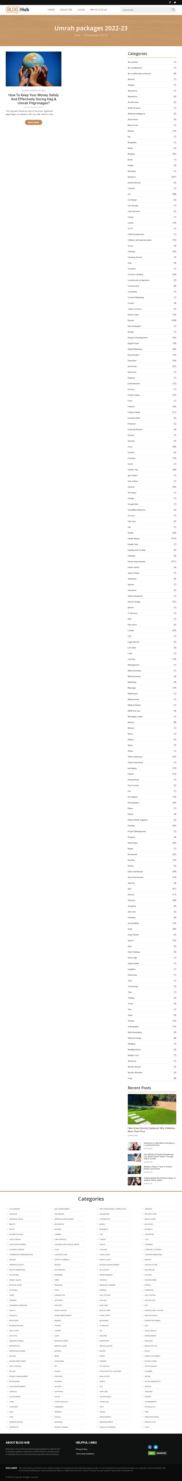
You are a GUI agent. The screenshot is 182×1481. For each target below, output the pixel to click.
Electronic (132, 372)
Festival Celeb (134, 418)
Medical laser (133, 699)
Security (131, 883)
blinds (130, 148)
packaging (132, 768)
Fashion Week (134, 412)
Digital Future (133, 343)
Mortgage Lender (135, 716)
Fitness (131, 435)
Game (130, 464)
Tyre (130, 1009)
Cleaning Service (135, 257)
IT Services (132, 613)
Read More (33, 122)
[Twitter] (175, 2)
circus (130, 246)
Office (130, 751)
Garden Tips (133, 470)
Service (131, 894)
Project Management (137, 831)
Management (133, 665)
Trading (131, 998)
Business (132, 177)
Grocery (131, 515)
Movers (131, 722)
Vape (130, 1015)
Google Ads (133, 504)
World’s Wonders (135, 1072)
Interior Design (134, 602)
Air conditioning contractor (139, 73)
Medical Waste (134, 705)
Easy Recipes (133, 355)
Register (66, 9)
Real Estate (133, 843)
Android (131, 79)
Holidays (131, 556)
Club (130, 263)
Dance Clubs (133, 315)
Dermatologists (134, 326)
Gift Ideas (132, 492)
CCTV (130, 228)
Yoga (130, 1078)
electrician (132, 366)
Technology (133, 986)
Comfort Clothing (135, 274)
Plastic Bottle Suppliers (138, 820)
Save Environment (135, 877)
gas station (133, 475)
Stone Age (132, 958)
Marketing (132, 682)
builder (131, 165)
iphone (131, 607)
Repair (130, 848)
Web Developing (135, 1032)
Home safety (133, 567)
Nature (131, 739)
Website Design (134, 1038)
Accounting (133, 62)
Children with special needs (139, 240)
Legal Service (133, 642)
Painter (131, 774)
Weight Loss (133, 1055)
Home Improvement (136, 561)
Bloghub (131, 154)
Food (130, 447)
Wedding (131, 1044)
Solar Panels (133, 935)
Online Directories (135, 762)
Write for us (98, 9)
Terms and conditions (85, 1454)
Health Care (133, 544)
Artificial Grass (134, 108)
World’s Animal (134, 1067)
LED (129, 636)
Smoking (131, 917)
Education (132, 360)
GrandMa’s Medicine (136, 510)
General (131, 487)
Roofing (131, 860)
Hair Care (132, 521)
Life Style (132, 648)
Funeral (131, 452)
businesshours (134, 182)
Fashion (131, 406)
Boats (130, 159)
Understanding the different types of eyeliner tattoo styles (160, 1179)
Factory (131, 389)
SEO (129, 889)
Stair (130, 946)
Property (131, 837)
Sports (131, 940)
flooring (131, 441)
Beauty (131, 131)
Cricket (131, 303)
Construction (133, 286)
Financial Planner (135, 429)
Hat (129, 527)
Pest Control (133, 785)
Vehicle (131, 1021)
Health (130, 533)
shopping (132, 906)
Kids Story (132, 625)
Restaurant (132, 854)
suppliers (132, 969)
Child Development (136, 234)
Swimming (132, 975)
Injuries (131, 584)
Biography (132, 142)
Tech (130, 981)
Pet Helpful (132, 797)
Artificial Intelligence (136, 114)
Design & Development (137, 337)
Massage (132, 688)
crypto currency (134, 309)
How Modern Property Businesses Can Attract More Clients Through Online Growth (159, 1156)
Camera (131, 188)
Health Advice (134, 538)
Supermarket (133, 963)
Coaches (132, 269)
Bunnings (132, 171)
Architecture (133, 102)
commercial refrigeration (138, 280)
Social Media (133, 923)
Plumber (131, 825)
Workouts (132, 1061)
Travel (130, 1003)
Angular (131, 85)
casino (131, 223)
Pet (129, 791)
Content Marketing (136, 297)
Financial (131, 424)
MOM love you (134, 711)
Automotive (133, 119)
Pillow (130, 808)
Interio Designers (135, 596)
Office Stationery (135, 757)
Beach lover (133, 125)
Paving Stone (133, 780)
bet (129, 137)
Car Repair (132, 200)
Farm (130, 401)
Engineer (131, 378)
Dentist (131, 320)
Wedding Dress (134, 1049)
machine (131, 659)
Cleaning (131, 251)
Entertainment (134, 383)
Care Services (134, 211)
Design (131, 332)
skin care (132, 912)
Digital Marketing (135, 349)
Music (130, 734)
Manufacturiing (134, 670)
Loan (130, 653)
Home (51, 9)
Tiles (130, 992)
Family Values (134, 395)
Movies (131, 728)
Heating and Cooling (136, 550)
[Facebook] (170, 2)
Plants (130, 814)
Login (81, 9)
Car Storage (133, 205)
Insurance (132, 590)
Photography (133, 803)
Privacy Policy (81, 1449)
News (130, 745)
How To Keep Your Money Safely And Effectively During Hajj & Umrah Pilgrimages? (33, 99)
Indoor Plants (133, 573)
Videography (133, 1026)
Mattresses (133, 693)
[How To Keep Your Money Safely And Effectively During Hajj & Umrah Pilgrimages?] (33, 85)
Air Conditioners (135, 68)
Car (129, 194)
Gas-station (133, 481)
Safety (131, 866)
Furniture (132, 458)
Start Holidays (134, 952)
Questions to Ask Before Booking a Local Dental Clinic (159, 1144)
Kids (130, 619)
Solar (130, 929)
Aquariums (132, 91)
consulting (132, 292)
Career (131, 217)
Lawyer (131, 630)
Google (131, 498)
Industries (132, 579)
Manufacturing (134, 676)
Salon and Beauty (135, 871)
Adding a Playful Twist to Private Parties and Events (158, 1167)
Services (131, 900)
